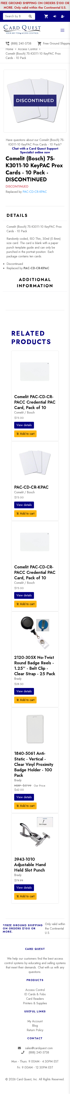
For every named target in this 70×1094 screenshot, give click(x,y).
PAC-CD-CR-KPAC (35, 192)
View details (24, 425)
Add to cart (25, 434)
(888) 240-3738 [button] (18, 43)
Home (11, 49)
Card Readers (35, 999)
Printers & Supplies (35, 1003)
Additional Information (35, 283)
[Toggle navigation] (62, 30)
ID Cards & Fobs (35, 994)
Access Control (28, 49)
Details (17, 215)
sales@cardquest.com (39, 1048)
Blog (35, 1025)
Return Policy (35, 1030)
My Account (35, 1021)
